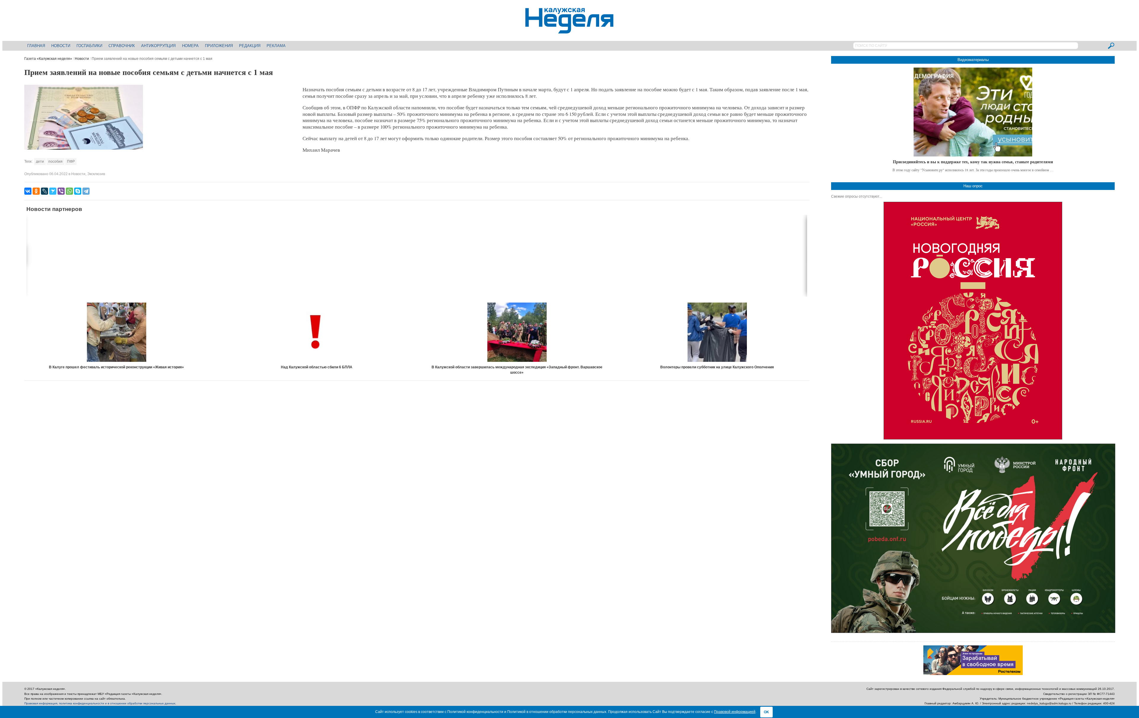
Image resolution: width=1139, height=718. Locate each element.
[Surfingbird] (52, 191)
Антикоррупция (158, 46)
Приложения (219, 46)
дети (40, 161)
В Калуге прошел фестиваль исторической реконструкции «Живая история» (116, 367)
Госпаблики (89, 46)
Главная (36, 46)
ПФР (71, 161)
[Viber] (61, 191)
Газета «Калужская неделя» (48, 59)
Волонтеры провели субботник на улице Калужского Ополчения (717, 367)
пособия (55, 161)
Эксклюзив (96, 174)
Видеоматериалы (973, 59)
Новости (60, 46)
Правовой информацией (734, 712)
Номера (190, 46)
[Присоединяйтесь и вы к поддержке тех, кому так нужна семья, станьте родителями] (973, 112)
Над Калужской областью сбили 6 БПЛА (316, 367)
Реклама (276, 46)
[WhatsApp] (69, 191)
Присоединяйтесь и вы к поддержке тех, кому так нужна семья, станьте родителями (973, 162)
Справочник (122, 46)
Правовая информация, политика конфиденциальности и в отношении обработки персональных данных (99, 703)
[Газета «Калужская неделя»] (569, 30)
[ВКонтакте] (27, 191)
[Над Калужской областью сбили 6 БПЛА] (317, 332)
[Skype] (77, 191)
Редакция (249, 46)
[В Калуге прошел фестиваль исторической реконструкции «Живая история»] (116, 332)
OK (766, 712)
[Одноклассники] (36, 191)
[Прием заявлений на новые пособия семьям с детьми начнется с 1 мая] (83, 148)
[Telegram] (86, 191)
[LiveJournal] (44, 191)
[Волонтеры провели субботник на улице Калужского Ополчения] (717, 332)
